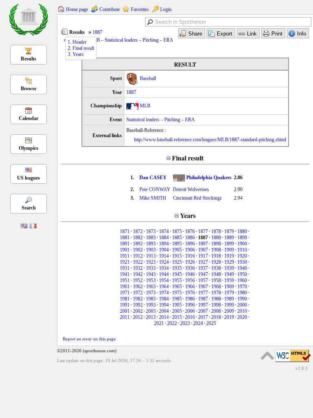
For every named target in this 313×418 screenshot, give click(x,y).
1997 (203, 305)
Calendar (28, 118)
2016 (190, 317)
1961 (125, 286)
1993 (151, 305)
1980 (242, 293)
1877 (203, 231)
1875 (177, 231)
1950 (242, 274)
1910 (242, 250)
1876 (190, 231)
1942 (138, 274)
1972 (138, 293)
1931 (125, 268)
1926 (190, 262)
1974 (164, 293)
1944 (164, 274)
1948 (216, 274)
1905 (177, 250)
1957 (203, 280)
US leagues (28, 178)
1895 (177, 244)
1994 (164, 305)
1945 (177, 274)
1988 (216, 299)
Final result (187, 157)
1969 (229, 286)
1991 (125, 305)
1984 (164, 299)
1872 (138, 231)
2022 (172, 323)
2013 (151, 317)
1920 (242, 256)
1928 (216, 262)
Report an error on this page (89, 338)
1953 (151, 280)
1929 (229, 262)
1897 (203, 244)
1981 (125, 299)
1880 (242, 231)
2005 (177, 311)
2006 (190, 311)
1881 (125, 237)
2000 (242, 305)
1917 (203, 256)
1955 (177, 280)
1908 (216, 250)
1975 (177, 293)
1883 (151, 237)
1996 (190, 305)
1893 (151, 244)
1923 (151, 262)
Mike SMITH (152, 198)
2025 (211, 323)
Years (188, 215)
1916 (190, 256)
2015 (177, 317)
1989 (229, 299)
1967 (203, 286)
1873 (151, 231)
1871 (125, 231)
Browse (28, 88)
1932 (138, 268)
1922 (138, 262)
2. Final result (81, 48)
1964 (164, 286)
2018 (216, 317)
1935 (177, 268)
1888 (216, 237)
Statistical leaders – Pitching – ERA (160, 119)
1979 (229, 293)
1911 (125, 256)
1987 (203, 299)
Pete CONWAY (154, 189)
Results (28, 59)
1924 (164, 262)
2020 (242, 317)
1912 (138, 256)
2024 (198, 323)
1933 (151, 268)
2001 (125, 311)
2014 (164, 317)
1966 (190, 286)
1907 (203, 250)
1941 (125, 274)
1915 (177, 256)
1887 (97, 32)
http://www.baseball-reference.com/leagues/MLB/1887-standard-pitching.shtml (210, 139)
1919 (229, 256)
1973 (151, 293)
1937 (203, 268)
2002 (138, 311)
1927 (203, 262)
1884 (164, 237)
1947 (203, 274)
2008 (216, 311)
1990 (242, 299)
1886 (190, 237)
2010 (242, 311)
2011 (125, 317)
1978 (216, 293)
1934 (164, 268)
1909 (229, 250)
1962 (138, 286)
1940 (242, 268)
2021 (159, 323)
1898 (216, 244)
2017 (203, 317)
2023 (185, 323)
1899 (229, 244)
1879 (229, 231)
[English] (24, 226)
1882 (138, 237)
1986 (190, 299)
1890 (242, 237)
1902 (138, 250)
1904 (164, 250)
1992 (138, 305)
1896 (190, 244)
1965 (177, 286)
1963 (151, 286)
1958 (216, 280)
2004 (164, 311)
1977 (203, 293)
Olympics (28, 148)
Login (166, 9)
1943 (151, 274)
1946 (190, 274)
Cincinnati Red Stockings (197, 198)
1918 (216, 256)
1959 (229, 280)
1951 (125, 280)
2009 (229, 311)
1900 (242, 244)
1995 (177, 305)
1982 (138, 299)
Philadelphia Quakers (208, 177)
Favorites (140, 9)
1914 (164, 256)
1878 (216, 231)
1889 (229, 237)
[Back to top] (267, 355)
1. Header (77, 42)
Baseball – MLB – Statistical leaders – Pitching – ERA (120, 40)
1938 (216, 268)
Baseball (148, 78)
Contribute (109, 9)
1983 (151, 299)
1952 (138, 280)
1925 (177, 262)
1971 (125, 293)
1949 (229, 274)
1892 (138, 244)
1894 (164, 244)
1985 (177, 299)
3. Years (76, 54)
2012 (138, 317)
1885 (177, 237)
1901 (125, 250)
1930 (242, 262)
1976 (190, 293)
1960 (242, 280)
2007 (203, 311)
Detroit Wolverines (191, 189)
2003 (151, 311)
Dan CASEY (153, 177)
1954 (164, 280)
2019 (229, 317)
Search (29, 208)
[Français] (33, 226)
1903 (151, 250)
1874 (164, 231)
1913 (151, 256)
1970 (242, 286)
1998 (216, 305)
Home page (77, 9)
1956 (190, 280)
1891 (125, 244)
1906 (190, 250)
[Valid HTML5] (293, 362)
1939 (229, 268)
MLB (145, 106)
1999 (229, 305)
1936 (190, 268)
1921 (125, 262)
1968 (216, 286)
